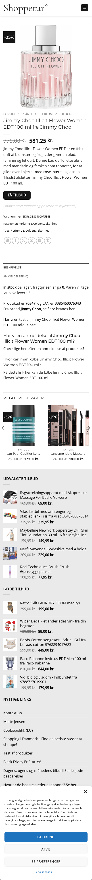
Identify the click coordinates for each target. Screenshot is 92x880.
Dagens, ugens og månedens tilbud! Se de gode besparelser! (43, 773)
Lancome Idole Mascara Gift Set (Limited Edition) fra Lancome (68, 454)
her (72, 308)
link (21, 372)
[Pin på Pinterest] (39, 240)
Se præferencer (46, 861)
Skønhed (28, 114)
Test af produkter (18, 753)
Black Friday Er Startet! (22, 761)
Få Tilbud (17, 195)
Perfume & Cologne (56, 114)
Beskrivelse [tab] (12, 267)
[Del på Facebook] (15, 240)
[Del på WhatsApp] (7, 240)
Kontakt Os (12, 712)
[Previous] (3, 437)
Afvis (45, 849)
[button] (85, 791)
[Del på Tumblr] (47, 240)
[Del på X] (23, 240)
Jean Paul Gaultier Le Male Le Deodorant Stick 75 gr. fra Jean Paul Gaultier (24, 454)
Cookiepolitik (44, 872)
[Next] (88, 437)
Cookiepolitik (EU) (18, 730)
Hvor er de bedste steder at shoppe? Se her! (40, 784)
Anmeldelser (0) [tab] (15, 276)
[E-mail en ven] (31, 240)
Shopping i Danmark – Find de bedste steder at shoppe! (42, 741)
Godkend (45, 837)
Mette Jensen (14, 721)
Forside (9, 114)
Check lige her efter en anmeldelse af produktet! (43, 348)
